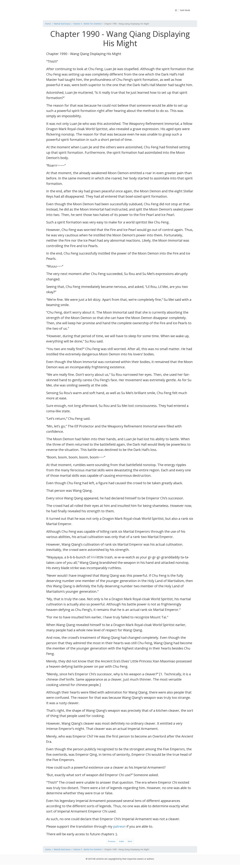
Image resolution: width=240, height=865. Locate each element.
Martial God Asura (62, 23)
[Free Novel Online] (119, 9)
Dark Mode (185, 10)
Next (130, 841)
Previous (112, 841)
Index (121, 841)
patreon (119, 826)
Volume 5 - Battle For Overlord (87, 23)
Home (48, 23)
